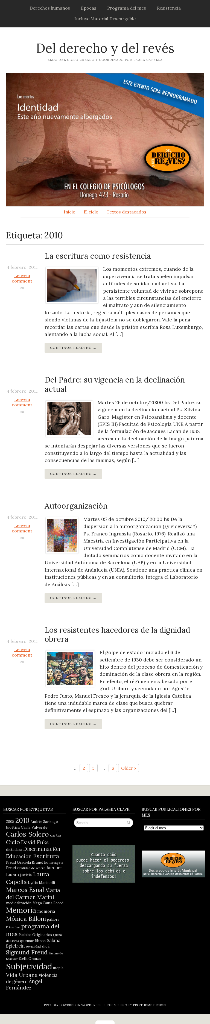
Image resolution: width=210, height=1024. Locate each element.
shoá (45, 946)
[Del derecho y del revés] (105, 139)
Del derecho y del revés (105, 48)
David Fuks (35, 842)
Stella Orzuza (30, 958)
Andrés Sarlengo (44, 821)
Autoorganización (76, 506)
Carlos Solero (27, 834)
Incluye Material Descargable (105, 18)
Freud (11, 862)
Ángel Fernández (24, 984)
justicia (26, 875)
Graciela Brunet (30, 862)
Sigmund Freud (27, 952)
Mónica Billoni (26, 918)
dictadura (14, 849)
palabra (53, 919)
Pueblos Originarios (35, 934)
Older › (128, 768)
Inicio (69, 212)
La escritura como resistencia (98, 256)
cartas (56, 835)
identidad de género (31, 868)
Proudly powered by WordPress (72, 1005)
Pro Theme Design (149, 1005)
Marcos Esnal (25, 890)
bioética (13, 827)
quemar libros (33, 940)
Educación (19, 856)
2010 (22, 820)
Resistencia (169, 8)
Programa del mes (126, 8)
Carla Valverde (34, 827)
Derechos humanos (50, 8)
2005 (10, 821)
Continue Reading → (73, 348)
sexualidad (33, 946)
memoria (46, 911)
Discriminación (41, 849)
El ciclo (91, 212)
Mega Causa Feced (48, 903)
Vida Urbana (22, 974)
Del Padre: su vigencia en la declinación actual (115, 384)
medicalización (18, 903)
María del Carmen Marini (33, 893)
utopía (58, 968)
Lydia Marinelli (41, 882)
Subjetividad (29, 966)
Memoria (21, 910)
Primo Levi (13, 927)
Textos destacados (126, 212)
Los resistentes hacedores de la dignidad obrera (117, 634)
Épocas (88, 8)
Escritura (46, 856)
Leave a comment (22, 278)
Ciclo (13, 842)
